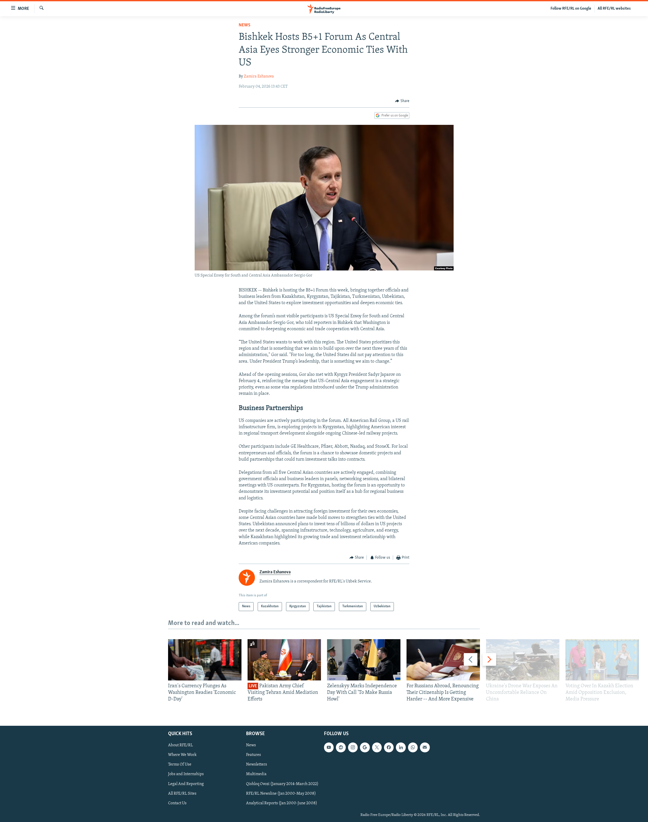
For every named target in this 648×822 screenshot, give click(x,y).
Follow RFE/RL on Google (571, 9)
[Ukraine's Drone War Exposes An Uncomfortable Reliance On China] (522, 659)
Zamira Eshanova (259, 76)
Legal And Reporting (186, 784)
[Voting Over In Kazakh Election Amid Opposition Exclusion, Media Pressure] (602, 659)
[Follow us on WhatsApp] (413, 747)
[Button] (402, 101)
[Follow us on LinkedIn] (401, 747)
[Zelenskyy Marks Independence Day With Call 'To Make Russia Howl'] (363, 659)
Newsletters (256, 764)
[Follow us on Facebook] (389, 747)
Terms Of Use (179, 764)
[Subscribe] (425, 747)
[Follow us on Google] (365, 747)
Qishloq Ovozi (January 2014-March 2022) (282, 784)
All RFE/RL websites (614, 9)
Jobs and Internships (186, 774)
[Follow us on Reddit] (341, 747)
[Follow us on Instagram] (353, 747)
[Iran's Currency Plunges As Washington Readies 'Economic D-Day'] (204, 659)
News (244, 25)
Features (253, 755)
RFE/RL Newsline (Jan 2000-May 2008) (281, 793)
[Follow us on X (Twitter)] (377, 747)
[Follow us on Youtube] (329, 747)
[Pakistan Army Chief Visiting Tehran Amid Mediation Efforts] (284, 659)
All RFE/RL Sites (182, 793)
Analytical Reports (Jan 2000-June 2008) (281, 803)
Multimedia (256, 774)
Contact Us (177, 803)
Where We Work (182, 755)
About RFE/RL (180, 745)
